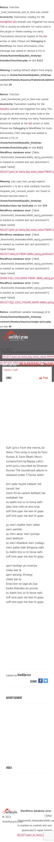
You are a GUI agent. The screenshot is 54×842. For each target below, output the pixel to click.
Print (45, 378)
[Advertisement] (27, 413)
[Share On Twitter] (46, 680)
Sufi (16, 370)
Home (7, 370)
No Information (30, 364)
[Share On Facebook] (40, 680)
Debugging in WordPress (27, 128)
